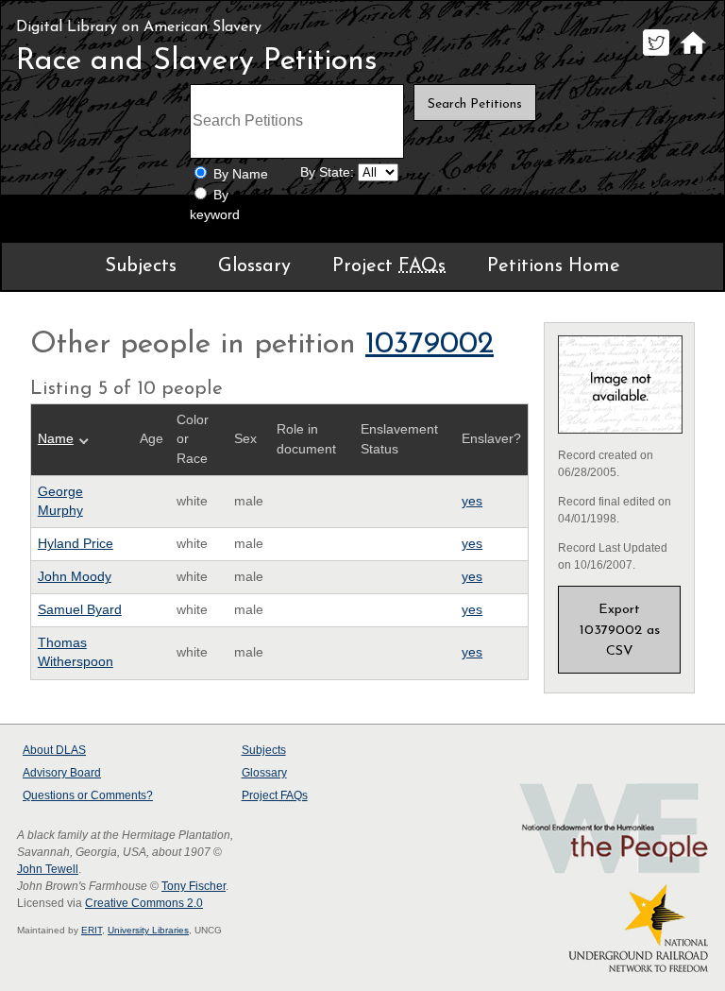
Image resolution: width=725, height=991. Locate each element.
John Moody (74, 577)
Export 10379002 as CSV (620, 630)
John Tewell (47, 869)
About (54, 750)
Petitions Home (553, 266)
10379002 (429, 345)
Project (389, 266)
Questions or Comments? (88, 795)
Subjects (141, 266)
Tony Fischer (193, 886)
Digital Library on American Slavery (138, 27)
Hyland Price (75, 544)
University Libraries (148, 930)
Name (56, 439)
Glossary (254, 266)
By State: (327, 172)
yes (472, 501)
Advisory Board (62, 772)
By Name (240, 174)
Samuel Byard (80, 610)
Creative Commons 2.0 (144, 903)
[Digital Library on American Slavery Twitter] (655, 55)
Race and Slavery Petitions (197, 61)
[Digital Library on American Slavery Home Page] (692, 55)
